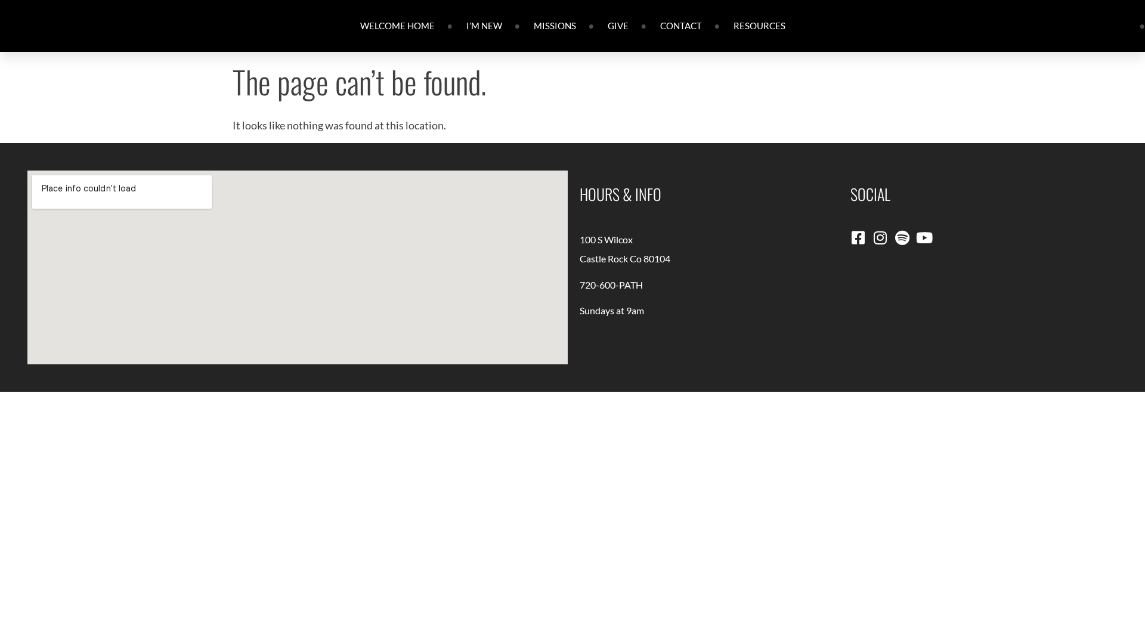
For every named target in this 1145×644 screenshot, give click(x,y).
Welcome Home (397, 25)
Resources (759, 25)
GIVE (618, 25)
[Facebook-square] (857, 237)
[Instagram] (879, 237)
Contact (681, 25)
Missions (555, 25)
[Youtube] (924, 237)
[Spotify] (902, 237)
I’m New (484, 25)
